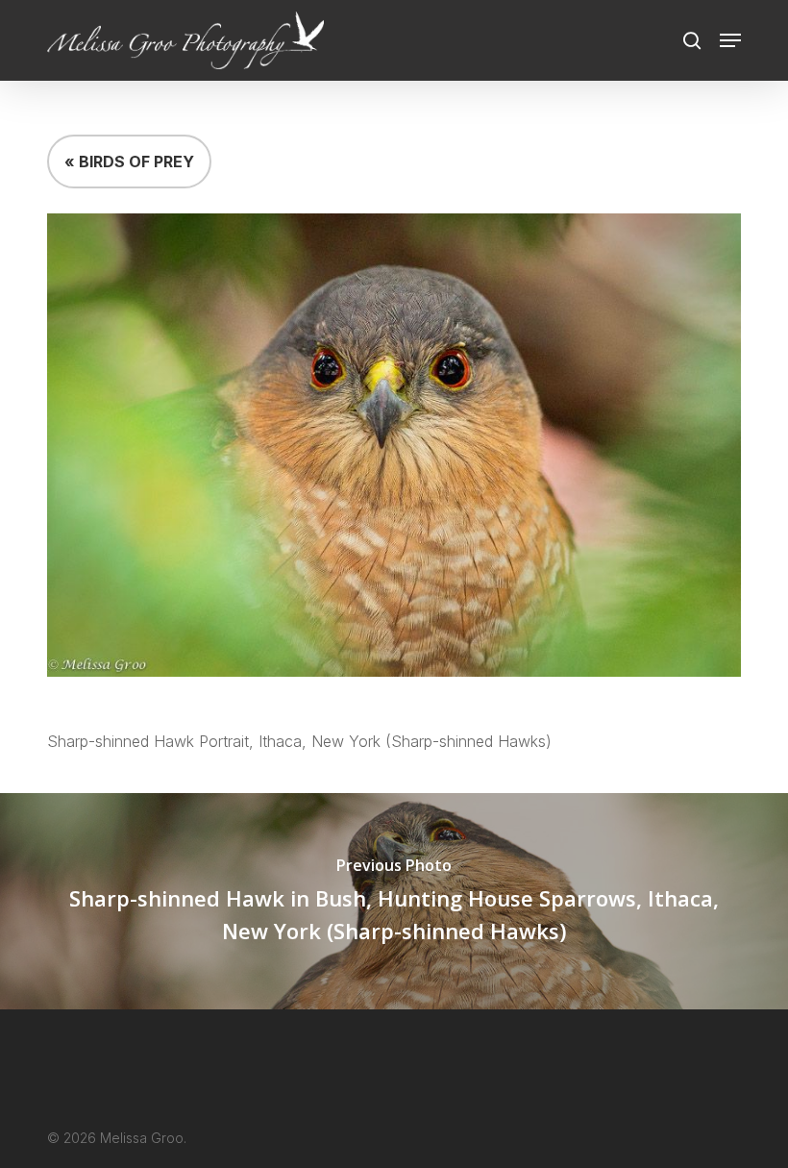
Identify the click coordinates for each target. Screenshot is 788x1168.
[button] (730, 40)
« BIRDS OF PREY (129, 161)
